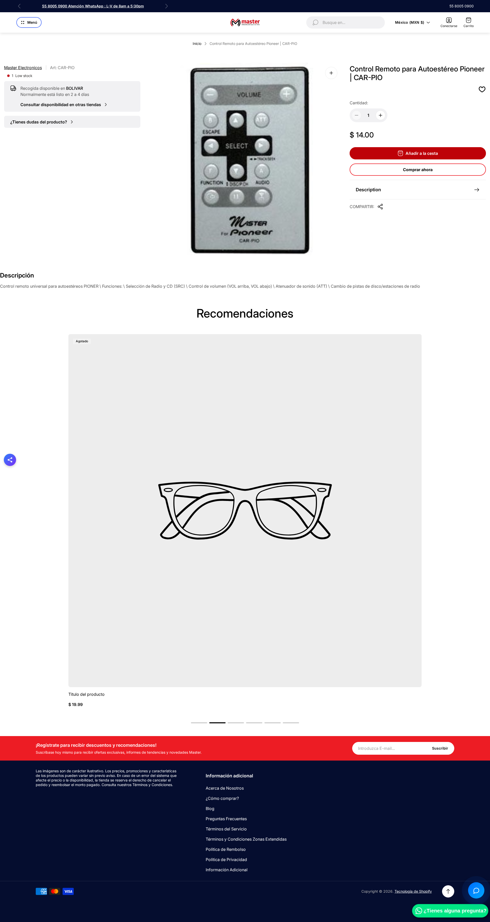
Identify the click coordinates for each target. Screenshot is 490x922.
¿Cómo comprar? (222, 798)
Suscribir (440, 748)
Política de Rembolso (226, 849)
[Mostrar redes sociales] (10, 460)
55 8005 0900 (461, 6)
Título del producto (86, 694)
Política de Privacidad (226, 859)
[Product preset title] (245, 510)
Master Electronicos (23, 67)
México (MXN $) (409, 22)
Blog (210, 808)
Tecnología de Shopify (413, 891)
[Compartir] (380, 207)
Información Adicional (227, 869)
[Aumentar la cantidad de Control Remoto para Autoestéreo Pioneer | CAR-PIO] (380, 115)
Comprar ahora (418, 169)
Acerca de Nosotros (225, 788)
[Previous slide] (19, 6)
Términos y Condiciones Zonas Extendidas (246, 839)
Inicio (197, 43)
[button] (199, 722)
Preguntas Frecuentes (226, 818)
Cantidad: (359, 102)
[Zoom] (331, 73)
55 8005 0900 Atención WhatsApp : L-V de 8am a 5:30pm (93, 6)
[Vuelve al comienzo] (448, 891)
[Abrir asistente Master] (476, 890)
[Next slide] (166, 6)
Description (368, 189)
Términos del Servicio (226, 828)
